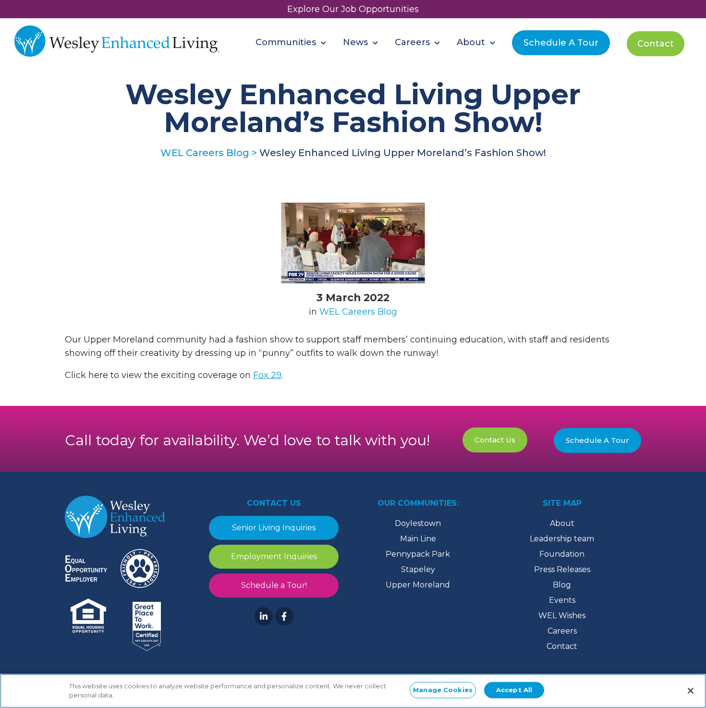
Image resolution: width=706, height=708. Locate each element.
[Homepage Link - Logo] (116, 42)
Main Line (418, 538)
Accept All (514, 690)
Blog (562, 584)
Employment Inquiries (274, 556)
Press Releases (562, 569)
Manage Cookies (443, 690)
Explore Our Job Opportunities (353, 9)
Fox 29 (267, 375)
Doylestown (418, 523)
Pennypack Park (418, 554)
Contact (562, 646)
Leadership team (562, 538)
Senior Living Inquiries (274, 527)
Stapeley (418, 569)
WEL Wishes (561, 615)
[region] (353, 691)
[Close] (690, 690)
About (562, 523)
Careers (562, 630)
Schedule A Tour (597, 440)
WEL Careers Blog (358, 311)
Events (562, 600)
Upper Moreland (418, 584)
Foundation (561, 554)
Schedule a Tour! (274, 585)
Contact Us (495, 439)
